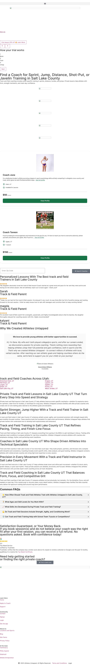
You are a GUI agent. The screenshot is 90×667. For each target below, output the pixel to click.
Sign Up (2, 32)
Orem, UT (3, 386)
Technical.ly (4, 647)
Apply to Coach (5, 603)
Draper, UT (49, 381)
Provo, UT (49, 386)
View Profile (45, 201)
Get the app (4, 624)
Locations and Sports (7, 630)
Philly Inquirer (4, 651)
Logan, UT (4, 385)
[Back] (2, 46)
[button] (45, 3)
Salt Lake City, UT (6, 388)
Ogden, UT (49, 385)
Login (2, 620)
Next (3, 69)
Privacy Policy (4, 640)
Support (2, 606)
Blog (1, 634)
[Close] (7, 46)
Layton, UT (49, 383)
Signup (2, 617)
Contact (2, 613)
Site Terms (3, 637)
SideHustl (3, 654)
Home (2, 600)
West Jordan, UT (51, 388)
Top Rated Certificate (25, 552)
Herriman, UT (5, 383)
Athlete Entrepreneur (7, 658)
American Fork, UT (7, 381)
